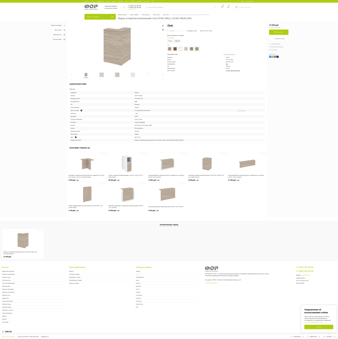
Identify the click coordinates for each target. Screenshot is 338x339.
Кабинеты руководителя (8, 274)
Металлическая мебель (8, 292)
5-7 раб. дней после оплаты (233, 70)
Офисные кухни (6, 295)
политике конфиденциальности (313, 322)
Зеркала (4, 319)
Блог (137, 307)
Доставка (120, 1)
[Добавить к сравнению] (163, 29)
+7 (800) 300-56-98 (33, 336)
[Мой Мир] (275, 57)
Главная (86, 1)
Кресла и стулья (6, 277)
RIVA (227, 64)
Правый (177, 41)
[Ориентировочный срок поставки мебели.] (81, 110)
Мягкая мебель (6, 286)
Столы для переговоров (8, 283)
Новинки (71, 271)
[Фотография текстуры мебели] (76, 137)
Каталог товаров (93, 17)
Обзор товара (58, 30)
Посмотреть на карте (211, 282)
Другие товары (241, 110)
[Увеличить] (117, 46)
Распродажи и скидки (74, 277)
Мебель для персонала (8, 271)
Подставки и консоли (7, 310)
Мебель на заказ (6, 304)
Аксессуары (5, 322)
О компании (140, 1)
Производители (101, 1)
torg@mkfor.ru (306, 275)
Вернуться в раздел (56, 25)
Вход (242, 1)
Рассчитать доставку (277, 47)
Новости (114, 1)
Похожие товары (57, 39)
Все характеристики (229, 54)
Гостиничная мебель (7, 301)
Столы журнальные (7, 313)
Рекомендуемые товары (75, 280)
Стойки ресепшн (6, 280)
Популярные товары (74, 274)
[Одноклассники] (273, 57)
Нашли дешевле (275, 44)
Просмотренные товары (169, 225)
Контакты (147, 1)
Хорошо (319, 327)
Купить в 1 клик (279, 38)
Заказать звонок (132, 9)
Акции (108, 1)
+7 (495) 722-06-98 (22, 336)
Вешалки (4, 316)
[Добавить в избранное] (163, 25)
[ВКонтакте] (270, 57)
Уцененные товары (74, 283)
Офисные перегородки (8, 289)
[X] (277, 57)
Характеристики (57, 34)
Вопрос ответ (139, 304)
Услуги (126, 1)
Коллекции (139, 301)
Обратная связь (9, 336)
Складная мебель (6, 307)
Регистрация (249, 1)
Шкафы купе (5, 298)
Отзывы (132, 1)
